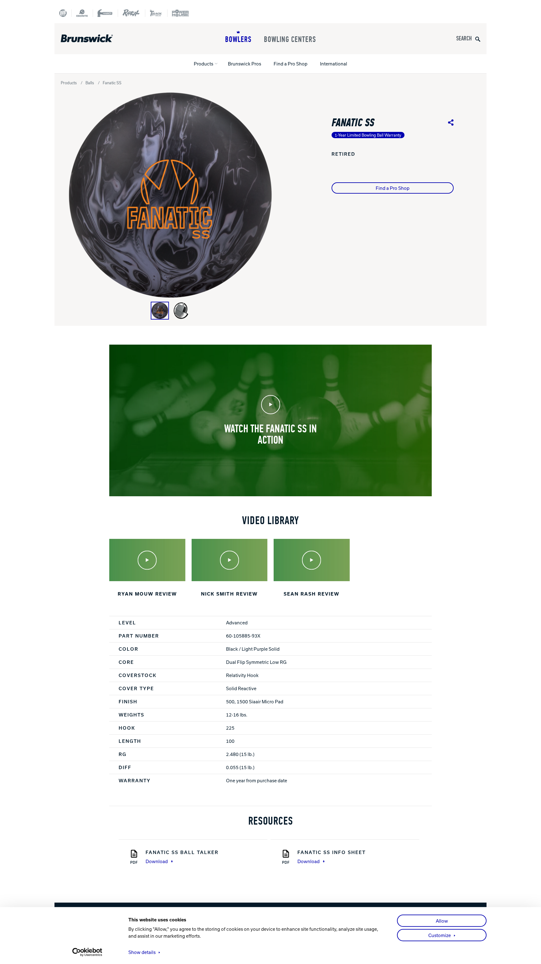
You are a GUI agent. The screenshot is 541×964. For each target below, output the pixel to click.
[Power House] (180, 13)
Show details (142, 952)
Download (157, 861)
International (333, 63)
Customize (439, 935)
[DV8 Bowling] (63, 13)
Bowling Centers (290, 39)
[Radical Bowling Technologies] (131, 13)
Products (203, 63)
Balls (89, 82)
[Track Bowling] (156, 13)
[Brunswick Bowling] (96, 38)
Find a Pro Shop (290, 63)
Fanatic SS (112, 82)
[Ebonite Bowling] (82, 13)
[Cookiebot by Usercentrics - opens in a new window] (87, 952)
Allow (442, 921)
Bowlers (238, 39)
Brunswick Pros (244, 63)
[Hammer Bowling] (105, 13)
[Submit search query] (477, 38)
